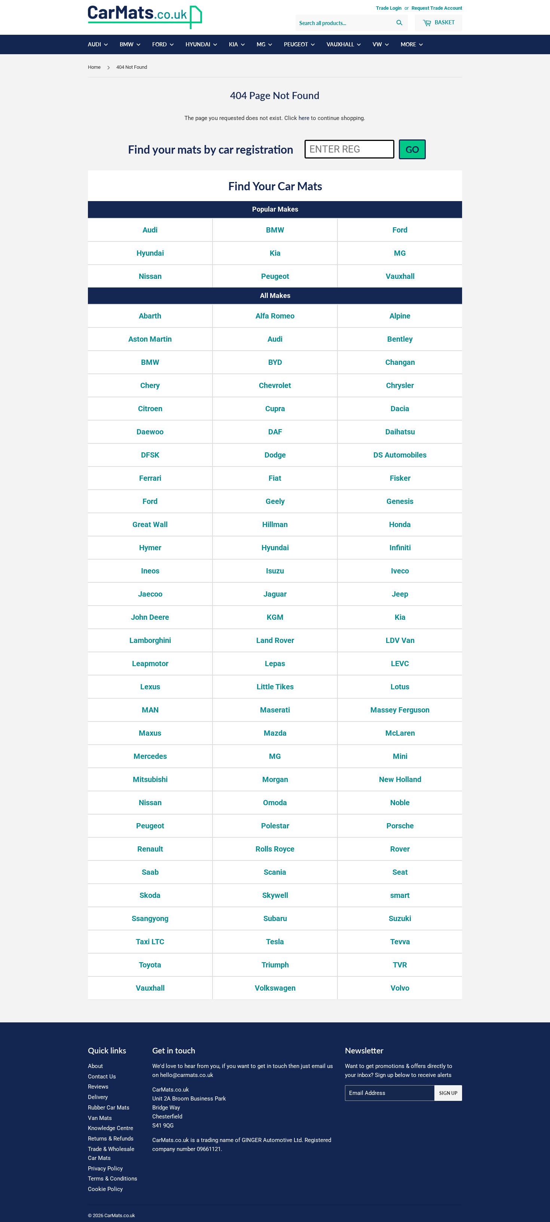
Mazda (275, 733)
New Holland (400, 779)
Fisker (400, 478)
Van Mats (100, 1118)
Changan (400, 362)
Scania (275, 872)
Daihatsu (400, 431)
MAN (150, 709)
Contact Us (102, 1076)
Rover (400, 848)
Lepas (275, 663)
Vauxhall (341, 44)
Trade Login (388, 8)
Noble (400, 802)
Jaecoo (150, 594)
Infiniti (400, 547)
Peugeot (296, 44)
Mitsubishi (150, 779)
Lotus (400, 686)
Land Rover (275, 640)
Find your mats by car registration (210, 149)
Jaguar (275, 594)
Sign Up (448, 1093)
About (95, 1066)
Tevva (400, 941)
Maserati (275, 709)
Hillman (275, 524)
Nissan (150, 276)
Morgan (275, 779)
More (409, 44)
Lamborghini (150, 640)
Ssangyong (150, 918)
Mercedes (150, 756)
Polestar (275, 825)
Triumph (275, 964)
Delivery (98, 1097)
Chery (150, 385)
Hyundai (198, 44)
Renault (150, 848)
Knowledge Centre (110, 1128)
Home (94, 67)
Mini (400, 756)
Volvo (400, 988)
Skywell (275, 895)
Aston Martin (150, 339)
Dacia (400, 408)
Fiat (275, 478)
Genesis (399, 501)
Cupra (275, 408)
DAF (275, 431)
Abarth (150, 315)
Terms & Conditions (112, 1178)
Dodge (275, 454)
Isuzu (275, 570)
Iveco (400, 570)
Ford (160, 44)
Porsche (400, 825)
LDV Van (400, 640)
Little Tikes (275, 686)
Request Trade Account (437, 8)
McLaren (400, 733)
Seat (400, 872)
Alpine (399, 315)
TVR (400, 964)
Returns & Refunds (111, 1138)
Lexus (150, 686)
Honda (400, 524)
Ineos (150, 570)
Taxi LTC (150, 941)
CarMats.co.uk (119, 1215)
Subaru (275, 918)
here (304, 118)
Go (412, 149)
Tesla (275, 941)
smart (400, 895)
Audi (95, 44)
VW (378, 44)
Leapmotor (150, 663)
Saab (150, 872)
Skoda (150, 895)
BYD (275, 362)
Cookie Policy (105, 1189)
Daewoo (150, 431)
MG (261, 44)
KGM (275, 617)
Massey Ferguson (400, 709)
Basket (444, 22)
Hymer (150, 547)
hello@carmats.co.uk (186, 1075)
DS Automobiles (400, 454)
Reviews (98, 1086)
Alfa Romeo (275, 315)
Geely (275, 501)
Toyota (150, 964)
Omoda (275, 802)
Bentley (400, 339)
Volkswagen (275, 988)
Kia (234, 44)
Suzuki (400, 918)
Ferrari (150, 478)
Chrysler (400, 385)
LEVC (400, 663)
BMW (127, 44)
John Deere (150, 617)
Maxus (150, 733)
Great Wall (150, 524)
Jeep (400, 594)
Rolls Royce (275, 848)
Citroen (150, 408)
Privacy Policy (105, 1168)
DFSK (150, 454)
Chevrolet (275, 385)
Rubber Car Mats (108, 1107)
